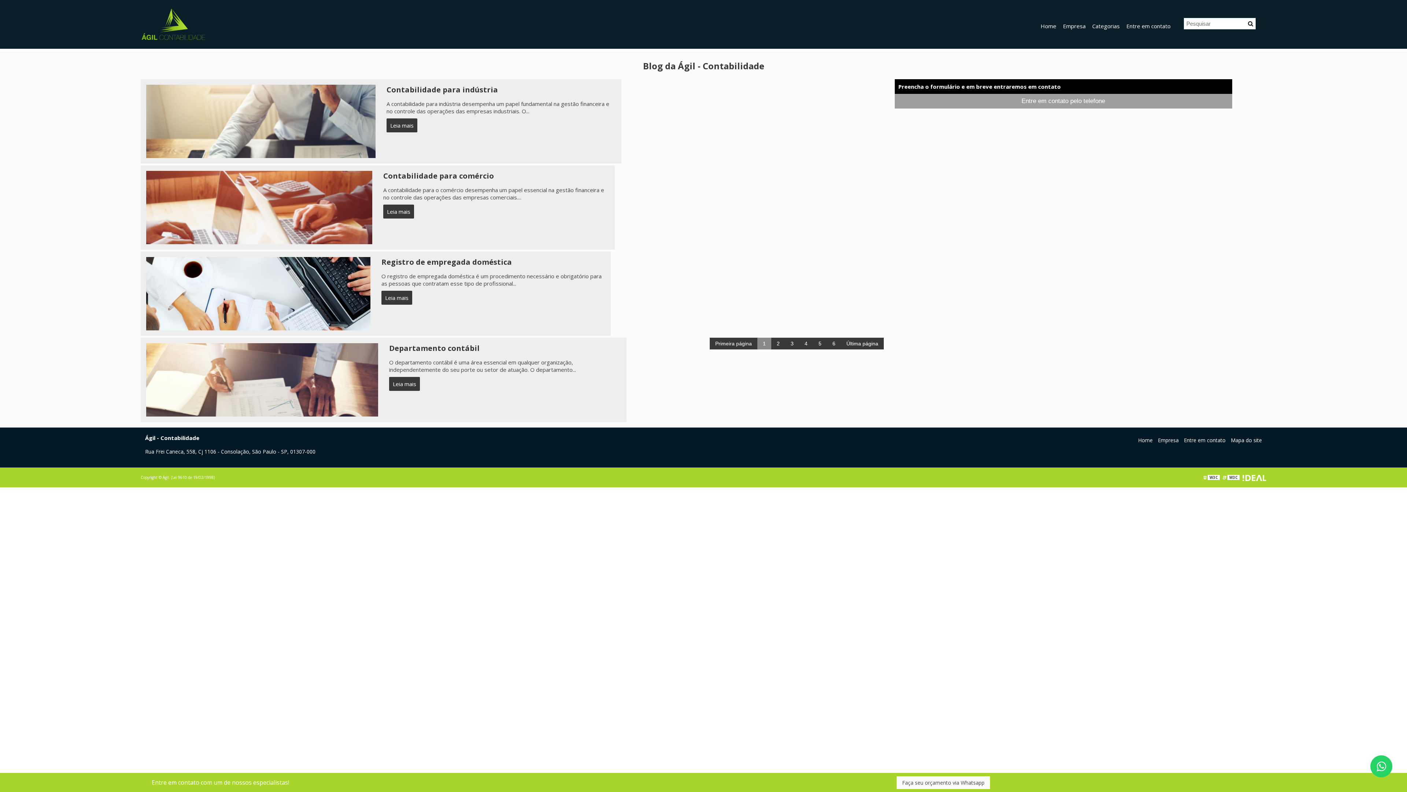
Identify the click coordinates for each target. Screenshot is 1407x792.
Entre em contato (1148, 26)
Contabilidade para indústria (442, 90)
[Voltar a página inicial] (174, 24)
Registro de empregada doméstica (446, 262)
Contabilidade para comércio (438, 176)
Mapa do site (1246, 440)
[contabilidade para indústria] (261, 121)
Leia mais (402, 125)
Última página (862, 343)
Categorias (1106, 26)
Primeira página (733, 343)
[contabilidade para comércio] (259, 207)
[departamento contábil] (262, 379)
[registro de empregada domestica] (258, 293)
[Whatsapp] (1381, 766)
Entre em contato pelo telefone (1063, 101)
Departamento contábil (434, 348)
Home (1048, 26)
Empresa (1074, 26)
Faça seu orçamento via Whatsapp (943, 782)
